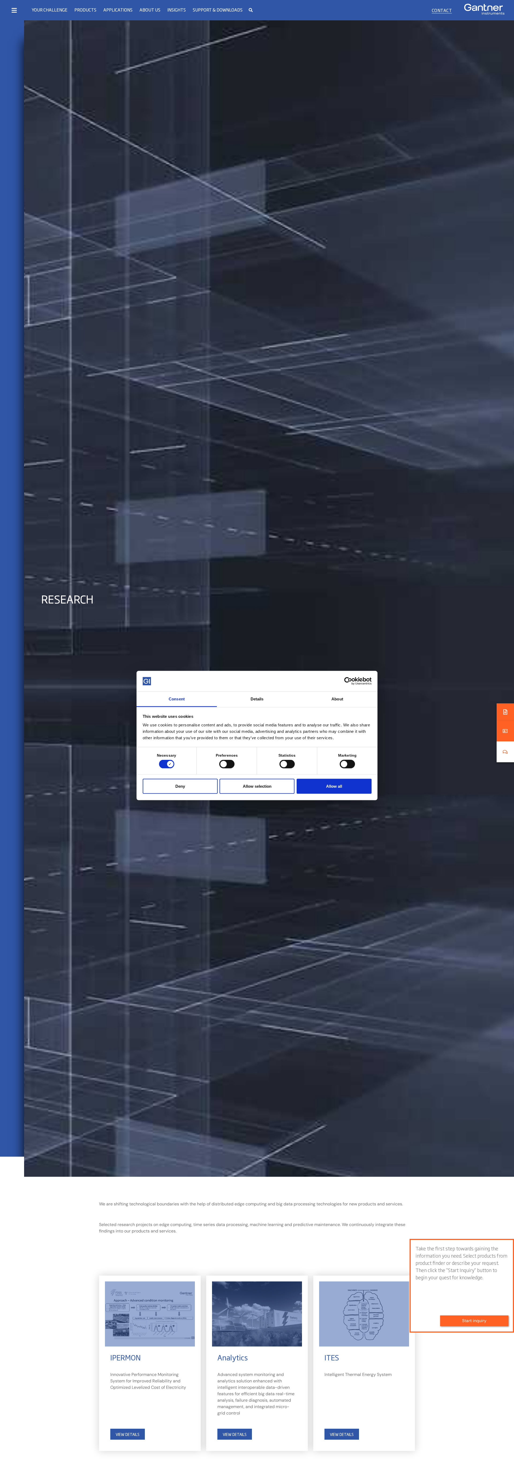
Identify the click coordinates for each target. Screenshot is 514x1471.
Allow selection (257, 786)
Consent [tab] (177, 698)
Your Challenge (49, 10)
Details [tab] (257, 698)
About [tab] (337, 698)
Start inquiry (474, 1320)
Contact (442, 10)
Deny (180, 786)
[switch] (225, 764)
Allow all (334, 786)
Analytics (232, 1357)
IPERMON (125, 1357)
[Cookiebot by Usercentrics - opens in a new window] (348, 681)
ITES (331, 1357)
